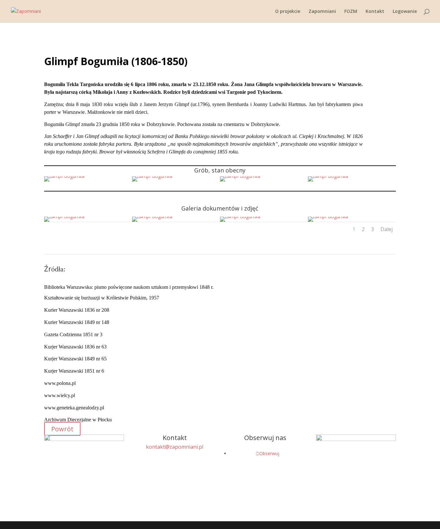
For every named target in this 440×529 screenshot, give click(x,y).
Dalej (386, 229)
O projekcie (287, 11)
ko (174, 446)
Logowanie (405, 11)
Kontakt (375, 11)
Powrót (62, 429)
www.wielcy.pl (59, 395)
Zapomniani (322, 11)
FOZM (350, 11)
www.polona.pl (60, 383)
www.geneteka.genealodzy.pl (74, 407)
